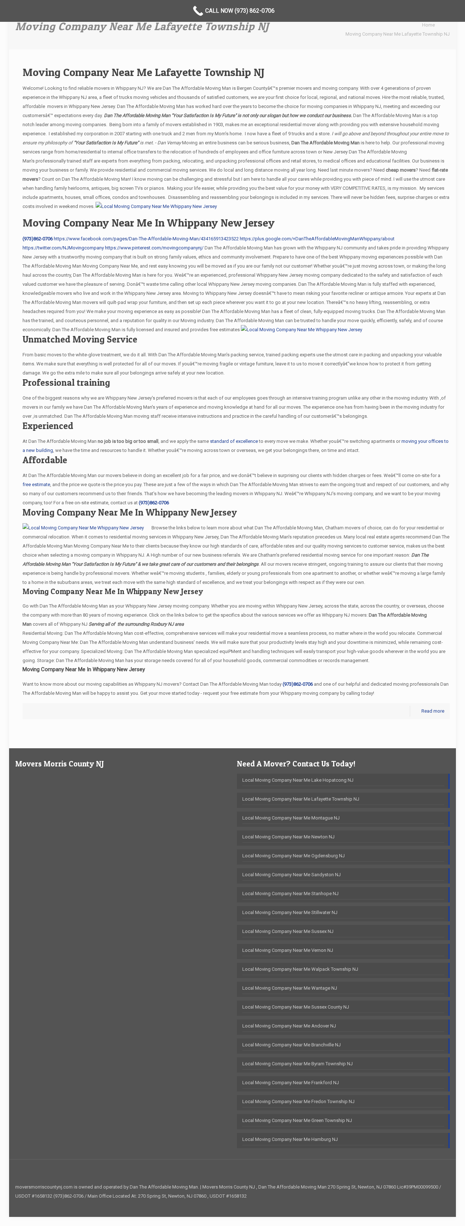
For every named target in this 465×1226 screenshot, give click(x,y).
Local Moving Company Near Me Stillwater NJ (289, 912)
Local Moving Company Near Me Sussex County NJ (295, 1007)
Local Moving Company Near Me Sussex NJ (287, 931)
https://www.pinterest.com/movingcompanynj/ (154, 248)
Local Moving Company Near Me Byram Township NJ (297, 1063)
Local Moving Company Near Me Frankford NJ (290, 1082)
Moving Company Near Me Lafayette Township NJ (397, 34)
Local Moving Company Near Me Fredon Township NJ (298, 1101)
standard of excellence (234, 441)
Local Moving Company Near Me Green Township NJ (297, 1120)
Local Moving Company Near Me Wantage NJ (289, 988)
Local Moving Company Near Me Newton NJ (288, 837)
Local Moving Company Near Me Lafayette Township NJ (300, 799)
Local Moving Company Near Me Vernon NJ (287, 950)
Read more (432, 711)
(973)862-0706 (38, 238)
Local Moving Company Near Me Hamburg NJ (290, 1139)
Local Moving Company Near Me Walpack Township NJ (300, 969)
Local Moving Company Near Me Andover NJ (289, 1026)
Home (428, 25)
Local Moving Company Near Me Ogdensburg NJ (293, 855)
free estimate (36, 484)
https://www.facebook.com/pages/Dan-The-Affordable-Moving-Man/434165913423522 (146, 238)
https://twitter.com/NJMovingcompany (63, 248)
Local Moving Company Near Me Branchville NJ (291, 1044)
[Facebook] (438, 1205)
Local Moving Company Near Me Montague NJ (291, 818)
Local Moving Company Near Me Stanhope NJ (290, 893)
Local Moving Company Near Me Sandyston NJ (291, 874)
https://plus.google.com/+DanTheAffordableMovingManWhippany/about (317, 238)
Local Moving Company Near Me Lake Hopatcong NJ (297, 780)
